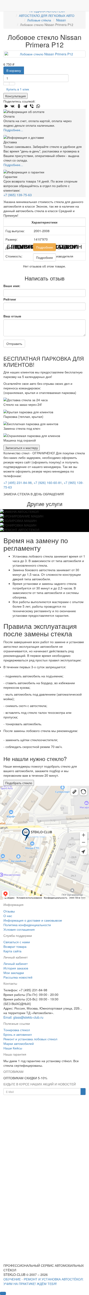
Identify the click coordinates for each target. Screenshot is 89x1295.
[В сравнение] (12, 83)
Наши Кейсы (12, 1048)
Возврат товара (14, 946)
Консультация (15, 96)
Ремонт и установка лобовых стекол (30, 1039)
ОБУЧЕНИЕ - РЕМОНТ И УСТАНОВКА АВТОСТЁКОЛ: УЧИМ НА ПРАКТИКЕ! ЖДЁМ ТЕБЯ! (43, 1281)
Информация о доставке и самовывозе (32, 920)
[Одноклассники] (19, 106)
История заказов (15, 968)
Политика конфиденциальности (27, 924)
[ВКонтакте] (12, 106)
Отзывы (9, 911)
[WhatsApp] (38, 106)
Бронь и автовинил (17, 1034)
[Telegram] (25, 106)
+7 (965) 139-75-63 (17, 195)
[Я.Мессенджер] (6, 106)
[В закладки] (6, 83)
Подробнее (44, 247)
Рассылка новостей (17, 977)
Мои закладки (13, 972)
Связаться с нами (16, 942)
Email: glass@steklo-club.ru (23, 1017)
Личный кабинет (15, 963)
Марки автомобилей (18, 1043)
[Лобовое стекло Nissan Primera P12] (44, 54)
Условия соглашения (19, 929)
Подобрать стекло (18, 783)
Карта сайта (12, 951)
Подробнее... (13, 130)
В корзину (13, 70)
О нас (7, 915)
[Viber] (31, 106)
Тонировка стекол (16, 1030)
